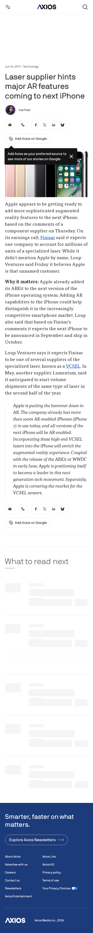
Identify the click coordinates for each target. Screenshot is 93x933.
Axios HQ (48, 864)
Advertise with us (16, 864)
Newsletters (13, 888)
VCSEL (73, 366)
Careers (10, 872)
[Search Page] (85, 7)
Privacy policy (51, 872)
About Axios (13, 856)
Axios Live (49, 856)
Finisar (47, 238)
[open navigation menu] (8, 7)
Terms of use (50, 880)
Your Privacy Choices (56, 888)
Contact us (12, 880)
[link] (10, 125)
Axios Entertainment (18, 896)
